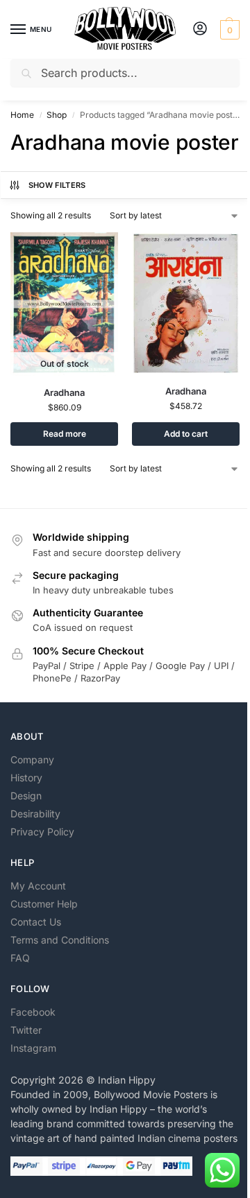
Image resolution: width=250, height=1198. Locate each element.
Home (22, 115)
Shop (57, 115)
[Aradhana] (186, 303)
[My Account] (200, 29)
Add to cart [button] (186, 433)
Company (32, 759)
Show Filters (57, 185)
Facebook (33, 1012)
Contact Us (35, 922)
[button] (228, 30)
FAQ (20, 958)
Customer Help (44, 904)
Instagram (33, 1048)
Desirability (35, 813)
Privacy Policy (42, 831)
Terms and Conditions (59, 940)
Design (26, 795)
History (26, 777)
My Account (38, 886)
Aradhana (64, 392)
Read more (64, 433)
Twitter (26, 1030)
